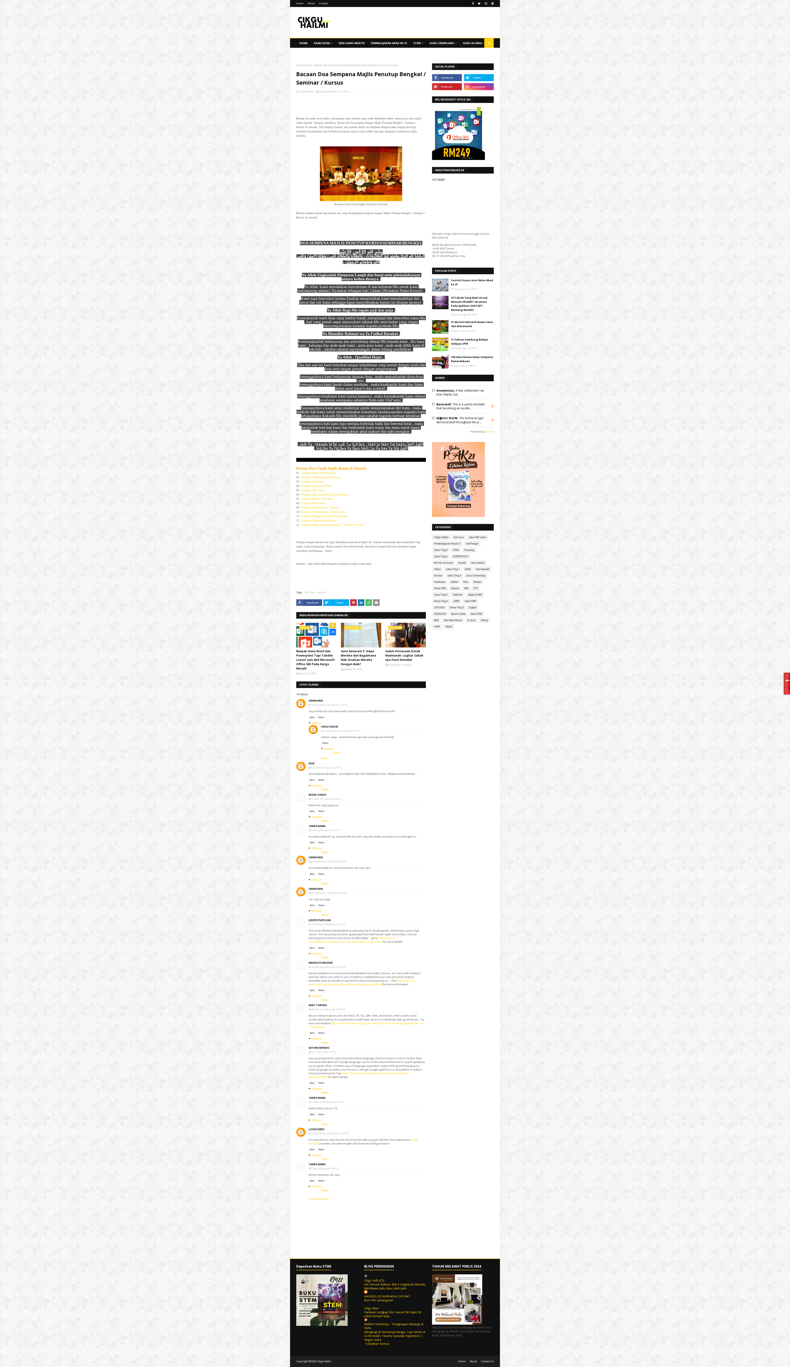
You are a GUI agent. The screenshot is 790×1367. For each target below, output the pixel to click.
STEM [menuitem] (417, 43)
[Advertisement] (361, 125)
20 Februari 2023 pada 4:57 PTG (328, 1009)
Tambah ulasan (319, 1199)
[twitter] (479, 3)
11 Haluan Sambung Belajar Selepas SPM (469, 341)
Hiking (484, 620)
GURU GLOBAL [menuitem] (472, 43)
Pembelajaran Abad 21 (447, 543)
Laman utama (304, 65)
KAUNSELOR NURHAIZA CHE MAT (387, 1296)
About (311, 3)
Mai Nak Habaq (453, 620)
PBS (466, 588)
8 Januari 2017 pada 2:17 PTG (326, 767)
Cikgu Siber (371, 1308)
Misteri (477, 582)
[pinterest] (492, 3)
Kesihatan (439, 582)
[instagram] (486, 3)
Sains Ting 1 (453, 569)
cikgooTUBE (475, 594)
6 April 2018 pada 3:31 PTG (325, 830)
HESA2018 (440, 614)
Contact (323, 3)
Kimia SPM (440, 588)
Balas (312, 717)
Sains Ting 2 (441, 556)
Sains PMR (470, 601)
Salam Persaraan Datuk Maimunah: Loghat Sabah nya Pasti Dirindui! (404, 655)
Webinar (458, 594)
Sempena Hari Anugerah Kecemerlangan (324, 494)
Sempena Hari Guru (312, 490)
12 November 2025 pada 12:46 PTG (330, 1133)
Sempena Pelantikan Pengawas (319, 520)
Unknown (316, 700)
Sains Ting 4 (454, 575)
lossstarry (317, 1129)
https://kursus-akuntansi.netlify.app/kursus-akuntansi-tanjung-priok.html (362, 982)
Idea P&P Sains (477, 537)
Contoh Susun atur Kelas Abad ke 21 (472, 282)
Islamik (318, 65)
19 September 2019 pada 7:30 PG (329, 893)
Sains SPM (476, 614)
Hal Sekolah (482, 569)
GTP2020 (439, 607)
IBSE (436, 620)
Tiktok (448, 626)
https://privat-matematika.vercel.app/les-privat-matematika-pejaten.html (352, 940)
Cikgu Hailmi (306, 91)
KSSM (468, 569)
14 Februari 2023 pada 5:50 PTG (328, 966)
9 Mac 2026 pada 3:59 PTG (325, 1168)
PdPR (437, 626)
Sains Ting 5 (441, 594)
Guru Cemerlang (475, 575)
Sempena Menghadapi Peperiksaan (321, 477)
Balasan (316, 723)
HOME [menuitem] (303, 43)
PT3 (476, 588)
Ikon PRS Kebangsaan (378, 1300)
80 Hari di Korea (443, 563)
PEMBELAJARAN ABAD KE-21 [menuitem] (389, 43)
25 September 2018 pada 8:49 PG (329, 861)
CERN (456, 601)
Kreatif (462, 563)
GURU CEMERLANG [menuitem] (442, 43)
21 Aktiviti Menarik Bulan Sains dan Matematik (472, 324)
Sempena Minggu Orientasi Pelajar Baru (324, 516)
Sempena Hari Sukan (313, 503)
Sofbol (454, 582)
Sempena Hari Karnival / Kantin (320, 507)
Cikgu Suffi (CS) (374, 1280)
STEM (456, 550)
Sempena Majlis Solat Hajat (317, 499)
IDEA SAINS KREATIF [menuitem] (352, 43)
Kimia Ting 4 (441, 601)
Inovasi (438, 575)
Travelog (469, 550)
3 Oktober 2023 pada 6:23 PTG (327, 1101)
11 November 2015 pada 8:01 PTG (342, 730)
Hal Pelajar (472, 543)
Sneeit (490, 431)
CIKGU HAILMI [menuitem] (308, 52)
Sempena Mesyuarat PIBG (316, 486)
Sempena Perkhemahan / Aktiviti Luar (323, 512)
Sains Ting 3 (441, 550)
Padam (321, 717)
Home (299, 3)
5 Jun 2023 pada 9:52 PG (324, 1051)
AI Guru (471, 620)
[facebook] (473, 3)
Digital (472, 607)
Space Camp (458, 614)
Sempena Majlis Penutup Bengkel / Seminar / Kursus (332, 525)
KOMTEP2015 (460, 556)
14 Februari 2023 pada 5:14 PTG (328, 924)
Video (437, 569)
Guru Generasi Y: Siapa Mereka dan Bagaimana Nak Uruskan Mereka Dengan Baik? (358, 657)
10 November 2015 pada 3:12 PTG (329, 704)
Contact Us (487, 1361)
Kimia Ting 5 (457, 607)
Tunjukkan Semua (377, 1344)
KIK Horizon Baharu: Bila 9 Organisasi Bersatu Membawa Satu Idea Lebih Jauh (394, 1286)
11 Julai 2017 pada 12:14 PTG (326, 798)
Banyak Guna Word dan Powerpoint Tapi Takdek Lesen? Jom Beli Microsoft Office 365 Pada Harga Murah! (315, 659)
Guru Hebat (477, 563)
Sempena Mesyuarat (312, 481)
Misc (465, 582)
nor (311, 763)
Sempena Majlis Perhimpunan (318, 473)
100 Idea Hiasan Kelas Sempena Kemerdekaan (472, 359)
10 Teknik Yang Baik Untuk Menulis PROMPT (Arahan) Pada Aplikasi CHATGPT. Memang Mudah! (469, 304)
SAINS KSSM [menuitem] (322, 43)
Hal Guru (310, 592)
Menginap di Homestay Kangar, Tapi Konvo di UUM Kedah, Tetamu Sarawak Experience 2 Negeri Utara (394, 1336)
